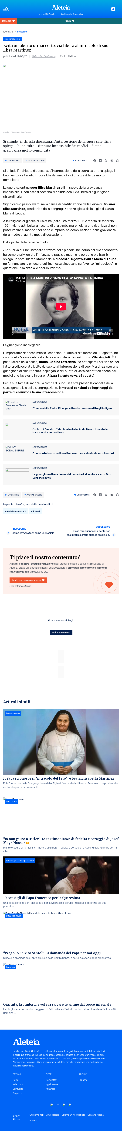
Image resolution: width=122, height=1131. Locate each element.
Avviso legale (52, 1114)
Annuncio (50, 1088)
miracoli (35, 510)
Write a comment (61, 632)
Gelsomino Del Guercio (43, 56)
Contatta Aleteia (96, 1114)
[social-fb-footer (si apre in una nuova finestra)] (58, 1105)
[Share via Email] (112, 160)
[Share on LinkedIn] (100, 160)
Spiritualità (8, 31)
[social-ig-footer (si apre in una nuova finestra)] (70, 1105)
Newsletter (51, 1080)
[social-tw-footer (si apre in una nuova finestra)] (64, 1105)
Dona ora (6, 20)
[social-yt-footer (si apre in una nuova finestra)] (52, 1105)
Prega (68, 20)
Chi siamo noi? (37, 1114)
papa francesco (13, 915)
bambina (10, 967)
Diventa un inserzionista (73, 1114)
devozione (22, 31)
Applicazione (52, 1084)
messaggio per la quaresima (20, 860)
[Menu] (19, 9)
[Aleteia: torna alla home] (61, 7)
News (15, 1080)
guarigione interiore (15, 510)
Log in (71, 620)
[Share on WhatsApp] (117, 160)
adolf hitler (11, 801)
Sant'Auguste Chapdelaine (72, 14)
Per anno (83, 1080)
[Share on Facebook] (94, 160)
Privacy (33, 1120)
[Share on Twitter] (106, 160)
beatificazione (13, 713)
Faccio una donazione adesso (26, 580)
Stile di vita (18, 1084)
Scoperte (17, 1093)
